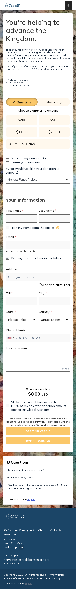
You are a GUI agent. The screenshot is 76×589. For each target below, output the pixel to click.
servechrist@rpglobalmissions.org (26, 560)
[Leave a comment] (38, 362)
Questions (19, 462)
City (41, 293)
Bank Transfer (38, 440)
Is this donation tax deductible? (26, 470)
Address (12, 269)
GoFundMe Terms (21, 424)
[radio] (24, 102)
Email (10, 237)
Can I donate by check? (21, 477)
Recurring (54, 102)
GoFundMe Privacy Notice (50, 424)
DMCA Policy (53, 578)
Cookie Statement (33, 578)
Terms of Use (13, 578)
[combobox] (35, 179)
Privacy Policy (44, 421)
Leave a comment (19, 348)
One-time (24, 102)
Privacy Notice (57, 574)
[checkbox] (38, 160)
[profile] (55, 5)
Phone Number (16, 330)
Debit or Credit (38, 431)
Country (44, 312)
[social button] (68, 5)
